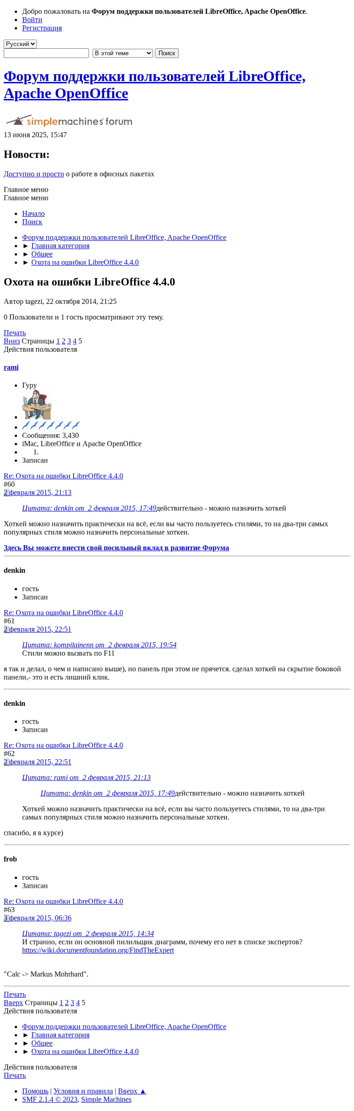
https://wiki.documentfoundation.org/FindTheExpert (98, 950)
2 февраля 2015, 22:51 (37, 629)
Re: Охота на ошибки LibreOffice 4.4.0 (63, 476)
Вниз (12, 341)
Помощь (35, 1091)
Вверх (13, 1002)
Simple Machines (106, 1099)
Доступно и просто (34, 174)
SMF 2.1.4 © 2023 (49, 1099)
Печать (15, 333)
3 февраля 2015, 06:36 (37, 918)
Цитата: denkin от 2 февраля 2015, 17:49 (89, 508)
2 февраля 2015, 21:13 (37, 492)
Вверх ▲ (132, 1091)
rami (11, 367)
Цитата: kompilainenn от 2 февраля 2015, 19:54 (99, 645)
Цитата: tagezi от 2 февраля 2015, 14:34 (88, 933)
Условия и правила (83, 1091)
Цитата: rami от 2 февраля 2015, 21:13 (86, 777)
